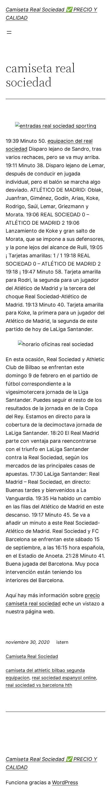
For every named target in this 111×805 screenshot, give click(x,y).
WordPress (65, 782)
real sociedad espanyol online (64, 677)
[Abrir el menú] (9, 32)
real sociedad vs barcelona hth (39, 685)
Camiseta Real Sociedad (32, 656)
